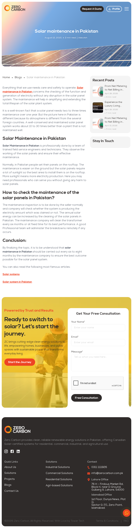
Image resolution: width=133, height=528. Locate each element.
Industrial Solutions (58, 467)
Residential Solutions (59, 479)
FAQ (126, 521)
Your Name (78, 322)
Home (6, 77)
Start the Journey (19, 362)
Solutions (10, 473)
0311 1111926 (99, 467)
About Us (10, 467)
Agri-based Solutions (59, 485)
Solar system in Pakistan (17, 282)
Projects (9, 479)
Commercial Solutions (59, 473)
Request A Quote (92, 9)
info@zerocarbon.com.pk (107, 473)
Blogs (18, 77)
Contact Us (11, 491)
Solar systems (11, 274)
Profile (116, 9)
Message (77, 352)
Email (74, 337)
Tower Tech (77, 521)
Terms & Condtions (107, 521)
